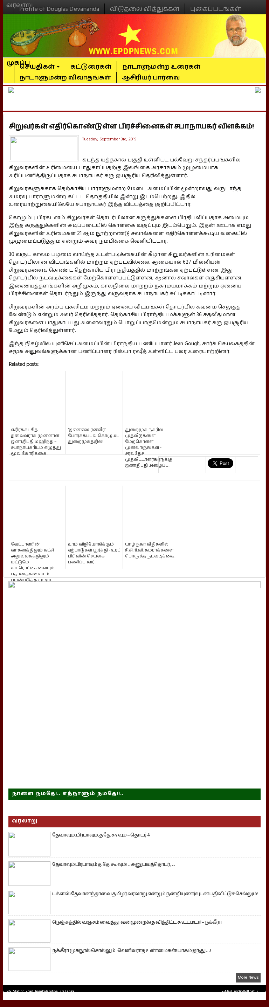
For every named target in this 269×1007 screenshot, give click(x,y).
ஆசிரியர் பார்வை (151, 77)
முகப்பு (18, 59)
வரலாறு (19, 2)
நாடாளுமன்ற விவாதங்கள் (65, 77)
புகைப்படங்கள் (215, 9)
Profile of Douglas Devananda (59, 9)
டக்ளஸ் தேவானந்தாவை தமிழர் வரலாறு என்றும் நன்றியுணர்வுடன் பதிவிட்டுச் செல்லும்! (154, 893)
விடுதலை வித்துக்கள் (144, 9)
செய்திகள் (38, 66)
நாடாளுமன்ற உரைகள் (161, 66)
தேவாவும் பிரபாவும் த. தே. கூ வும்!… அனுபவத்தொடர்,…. (113, 864)
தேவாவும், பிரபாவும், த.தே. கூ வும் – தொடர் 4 (101, 835)
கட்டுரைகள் (90, 66)
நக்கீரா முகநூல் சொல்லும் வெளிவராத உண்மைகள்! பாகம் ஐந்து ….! (131, 950)
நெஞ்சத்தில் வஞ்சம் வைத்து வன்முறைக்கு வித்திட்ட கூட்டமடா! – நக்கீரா (137, 922)
